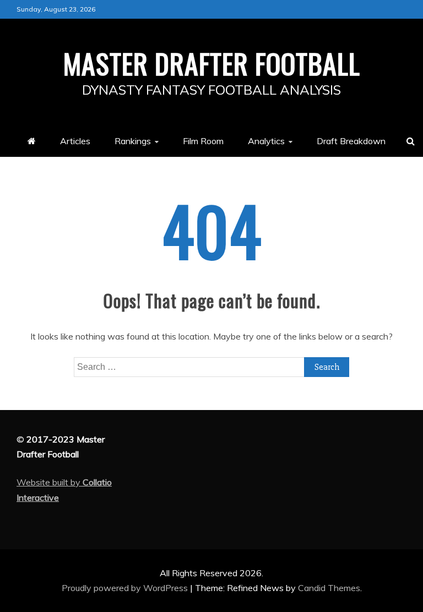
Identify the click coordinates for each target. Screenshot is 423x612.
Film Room (203, 140)
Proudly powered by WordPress (126, 587)
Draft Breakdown (351, 140)
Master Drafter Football (211, 62)
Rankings (133, 140)
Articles (75, 140)
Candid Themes (329, 587)
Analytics (266, 140)
